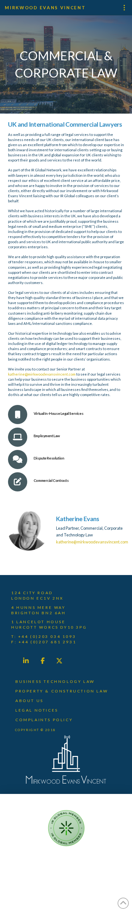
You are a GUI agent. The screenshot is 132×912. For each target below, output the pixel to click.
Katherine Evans (77, 518)
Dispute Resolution (49, 458)
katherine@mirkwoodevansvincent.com (42, 374)
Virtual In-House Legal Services (59, 413)
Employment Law (47, 436)
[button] (122, 8)
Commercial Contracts (51, 480)
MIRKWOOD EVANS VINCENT (45, 7)
